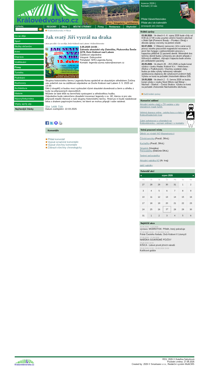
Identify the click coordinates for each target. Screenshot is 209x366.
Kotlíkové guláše (148, 250)
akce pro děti (50, 44)
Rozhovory (20, 83)
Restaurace (114, 26)
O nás (154, 6)
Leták (54, 106)
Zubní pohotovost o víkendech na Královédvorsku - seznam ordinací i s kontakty (162, 121)
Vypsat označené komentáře (62, 142)
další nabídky (146, 165)
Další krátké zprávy (151, 94)
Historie (19, 93)
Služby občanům (23, 46)
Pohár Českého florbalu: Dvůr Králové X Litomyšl (163, 234)
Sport (17, 41)
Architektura (21, 88)
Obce (64, 26)
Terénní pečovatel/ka (150, 155)
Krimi (17, 51)
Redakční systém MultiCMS (181, 364)
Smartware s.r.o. (158, 364)
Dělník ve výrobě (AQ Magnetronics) (157, 133)
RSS (164, 359)
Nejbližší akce (148, 223)
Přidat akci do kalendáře (154, 22)
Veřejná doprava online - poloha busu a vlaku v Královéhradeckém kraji (162, 113)
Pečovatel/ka (146, 151)
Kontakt (145, 6)
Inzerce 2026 (148, 3)
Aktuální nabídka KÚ (150, 160)
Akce (68, 30)
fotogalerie (119, 23)
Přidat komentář (56, 139)
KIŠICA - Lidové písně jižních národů (157, 245)
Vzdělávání (20, 62)
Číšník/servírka (147, 138)
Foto (60, 106)
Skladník (144, 148)
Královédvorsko (56, 30)
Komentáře (53, 130)
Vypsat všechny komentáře (62, 144)
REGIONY (51, 26)
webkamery (132, 23)
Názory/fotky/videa (24, 98)
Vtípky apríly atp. (23, 104)
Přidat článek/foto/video (153, 19)
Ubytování (131, 26)
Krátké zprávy (147, 32)
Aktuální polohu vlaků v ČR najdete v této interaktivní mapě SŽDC (159, 105)
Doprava (19, 57)
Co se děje (20, 36)
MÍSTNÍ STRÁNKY (82, 26)
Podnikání (20, 77)
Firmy (18, 67)
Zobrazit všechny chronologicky (64, 147)
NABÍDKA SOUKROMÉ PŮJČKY (155, 240)
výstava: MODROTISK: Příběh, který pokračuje (162, 229)
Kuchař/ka (145, 143)
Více (47, 106)
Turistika (19, 72)
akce (109, 23)
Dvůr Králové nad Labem (78, 44)
